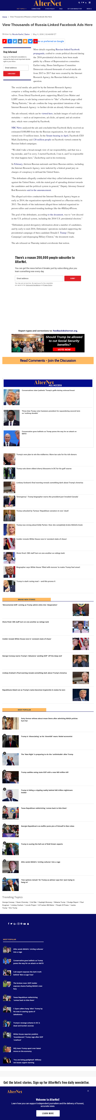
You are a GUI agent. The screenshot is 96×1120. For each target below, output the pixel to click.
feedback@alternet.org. (65, 330)
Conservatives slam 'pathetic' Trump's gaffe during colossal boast (48, 390)
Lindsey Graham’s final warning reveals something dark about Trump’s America (34, 673)
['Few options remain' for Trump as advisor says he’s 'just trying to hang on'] (10, 885)
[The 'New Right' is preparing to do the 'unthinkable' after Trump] (10, 759)
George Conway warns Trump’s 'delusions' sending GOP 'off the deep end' (32, 656)
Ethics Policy (49, 9)
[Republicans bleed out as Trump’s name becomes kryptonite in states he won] (81, 695)
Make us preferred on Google (49, 41)
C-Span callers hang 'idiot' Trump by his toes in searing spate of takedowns (27, 1011)
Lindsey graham (17, 905)
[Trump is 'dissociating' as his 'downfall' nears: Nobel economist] (10, 741)
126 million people (42, 139)
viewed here (47, 113)
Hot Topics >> (22, 9)
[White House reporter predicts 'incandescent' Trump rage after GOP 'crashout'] (7, 1035)
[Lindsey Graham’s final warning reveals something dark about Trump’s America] (81, 678)
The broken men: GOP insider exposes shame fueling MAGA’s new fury (27, 986)
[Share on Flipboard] (4, 41)
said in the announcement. (39, 190)
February (18, 164)
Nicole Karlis (17, 34)
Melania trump (59, 902)
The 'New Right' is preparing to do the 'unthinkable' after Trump (47, 754)
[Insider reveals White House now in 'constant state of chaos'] (81, 644)
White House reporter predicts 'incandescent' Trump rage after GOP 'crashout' (28, 1037)
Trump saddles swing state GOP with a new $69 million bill (44, 772)
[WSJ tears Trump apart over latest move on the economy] (7, 1049)
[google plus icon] (15, 924)
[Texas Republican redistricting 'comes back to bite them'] (10, 813)
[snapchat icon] (28, 924)
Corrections (35, 9)
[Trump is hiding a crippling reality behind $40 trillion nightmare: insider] (10, 795)
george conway (8, 902)
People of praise (62, 905)
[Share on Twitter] (15, 41)
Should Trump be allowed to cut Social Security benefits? (64, 340)
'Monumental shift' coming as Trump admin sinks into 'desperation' (29, 605)
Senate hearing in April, (58, 135)
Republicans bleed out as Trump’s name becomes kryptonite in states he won (33, 690)
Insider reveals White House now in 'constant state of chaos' (26, 639)
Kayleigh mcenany (45, 902)
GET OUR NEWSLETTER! (75, 9)
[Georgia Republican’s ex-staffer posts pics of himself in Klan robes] (10, 831)
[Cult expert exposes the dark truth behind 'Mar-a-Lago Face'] (7, 973)
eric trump (13, 908)
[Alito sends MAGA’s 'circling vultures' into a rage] (10, 867)
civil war (33, 902)
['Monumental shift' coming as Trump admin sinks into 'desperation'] (81, 610)
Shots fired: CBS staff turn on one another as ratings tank (25, 622)
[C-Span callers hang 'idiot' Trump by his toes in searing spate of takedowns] (7, 1009)
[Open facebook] (8, 924)
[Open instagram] (18, 924)
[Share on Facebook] (9, 41)
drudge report (72, 902)
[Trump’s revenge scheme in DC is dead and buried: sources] (7, 1024)
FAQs (61, 9)
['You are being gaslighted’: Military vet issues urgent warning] (7, 1061)
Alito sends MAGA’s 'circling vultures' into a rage (40, 862)
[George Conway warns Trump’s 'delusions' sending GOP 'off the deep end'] (81, 661)
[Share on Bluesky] (30, 41)
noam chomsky (22, 902)
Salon (27, 34)
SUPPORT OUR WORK (63, 11)
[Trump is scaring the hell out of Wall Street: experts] (10, 849)
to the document (55, 214)
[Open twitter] (11, 924)
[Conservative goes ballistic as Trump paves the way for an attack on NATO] (12, 438)
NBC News (16, 127)
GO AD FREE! (48, 11)
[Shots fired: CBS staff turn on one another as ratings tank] (81, 627)
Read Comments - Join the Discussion (48, 360)
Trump (63, 232)
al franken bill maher (46, 905)
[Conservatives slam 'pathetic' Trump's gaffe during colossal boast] (12, 397)
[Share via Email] (20, 41)
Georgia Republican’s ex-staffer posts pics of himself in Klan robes (47, 826)
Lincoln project (30, 905)
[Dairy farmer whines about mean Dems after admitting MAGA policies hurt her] (10, 723)
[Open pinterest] (21, 924)
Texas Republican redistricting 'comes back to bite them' (44, 808)
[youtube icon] (24, 924)
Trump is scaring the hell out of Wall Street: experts (42, 844)
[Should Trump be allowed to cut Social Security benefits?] (27, 343)
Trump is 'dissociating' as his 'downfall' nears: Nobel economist (46, 736)
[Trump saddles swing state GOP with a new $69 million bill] (10, 777)
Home (4, 17)
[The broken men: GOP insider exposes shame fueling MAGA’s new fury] (7, 984)
